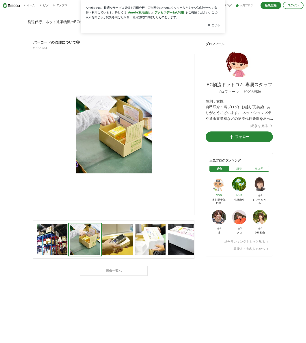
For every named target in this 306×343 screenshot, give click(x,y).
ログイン (293, 5)
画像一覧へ (114, 271)
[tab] (219, 169)
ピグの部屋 (252, 92)
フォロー (242, 137)
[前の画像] (38, 134)
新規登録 (271, 5)
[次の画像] (189, 134)
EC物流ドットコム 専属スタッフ (239, 84)
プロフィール (228, 92)
